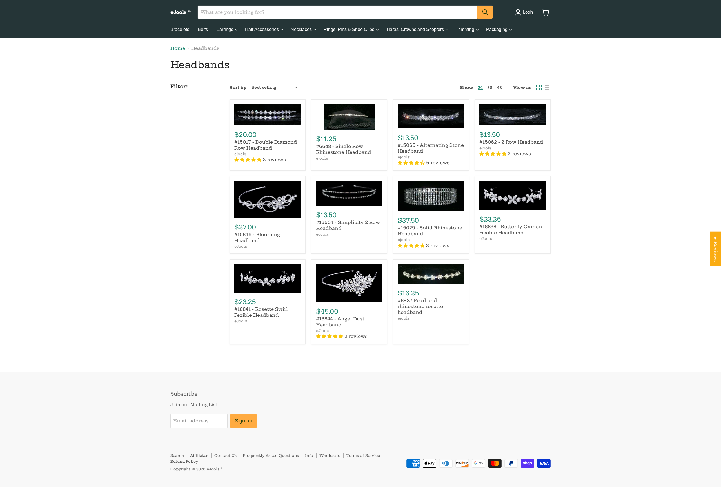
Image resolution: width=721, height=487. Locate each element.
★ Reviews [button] (715, 249)
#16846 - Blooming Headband (257, 237)
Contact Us (225, 455)
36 (489, 87)
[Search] (485, 12)
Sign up (243, 421)
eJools (240, 246)
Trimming (465, 29)
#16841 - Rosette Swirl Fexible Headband (261, 312)
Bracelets (179, 29)
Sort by (238, 87)
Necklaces (302, 29)
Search (177, 455)
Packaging (497, 29)
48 (499, 87)
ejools (240, 154)
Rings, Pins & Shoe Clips (349, 29)
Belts (203, 29)
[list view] (547, 88)
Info (309, 455)
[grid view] (539, 88)
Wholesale (329, 455)
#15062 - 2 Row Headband (511, 142)
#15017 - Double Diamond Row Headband (265, 145)
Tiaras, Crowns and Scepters (415, 29)
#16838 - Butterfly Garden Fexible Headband (510, 229)
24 (480, 87)
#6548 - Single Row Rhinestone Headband (343, 149)
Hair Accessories (262, 29)
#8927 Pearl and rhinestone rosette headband (420, 306)
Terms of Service (363, 455)
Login (528, 12)
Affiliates (199, 455)
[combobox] (337, 12)
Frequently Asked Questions (271, 455)
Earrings (225, 29)
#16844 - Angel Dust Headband (340, 321)
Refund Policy (184, 461)
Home (177, 48)
